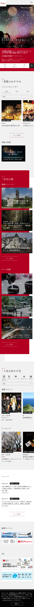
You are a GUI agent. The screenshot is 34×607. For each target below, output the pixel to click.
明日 (17, 91)
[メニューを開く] (31, 2)
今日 (6, 91)
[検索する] (31, 65)
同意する (17, 604)
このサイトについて (7, 600)
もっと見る (17, 135)
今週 (27, 91)
